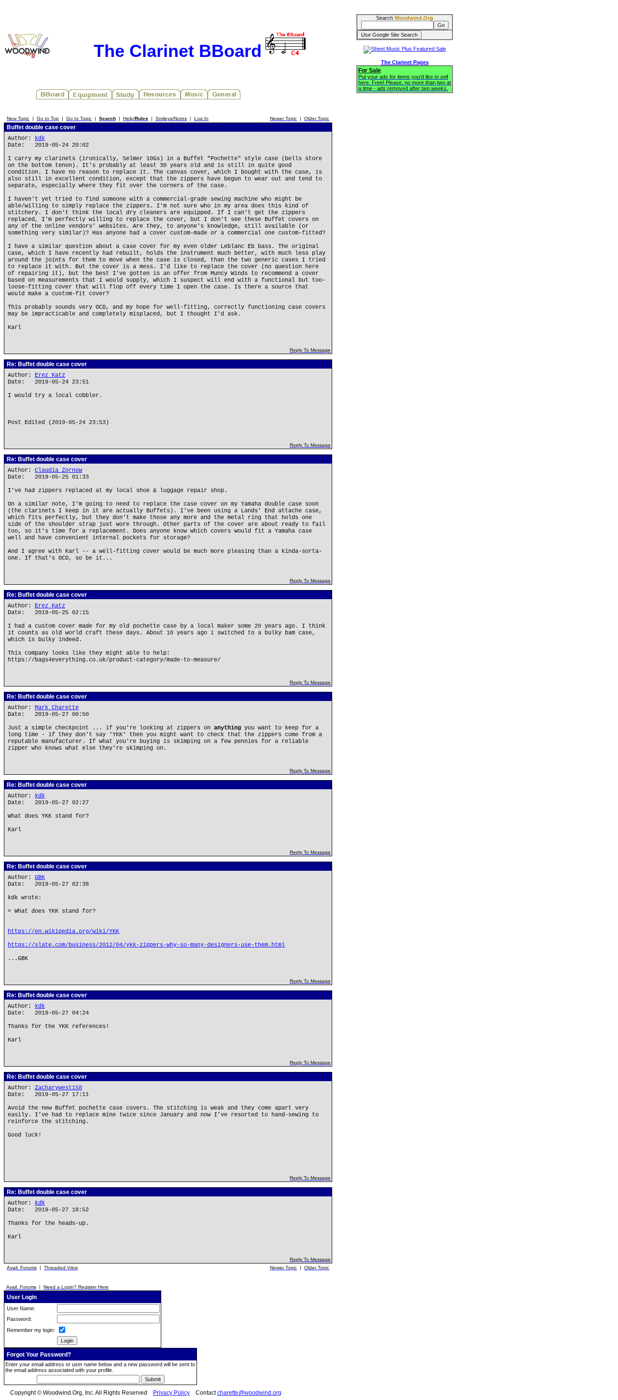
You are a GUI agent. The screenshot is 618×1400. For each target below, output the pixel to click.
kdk (40, 138)
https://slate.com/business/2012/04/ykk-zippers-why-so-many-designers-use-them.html (146, 945)
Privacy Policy (171, 1392)
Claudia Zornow (58, 470)
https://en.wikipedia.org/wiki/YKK (63, 931)
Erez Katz (50, 375)
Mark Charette (57, 707)
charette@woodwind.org (249, 1392)
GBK (40, 877)
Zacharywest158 (58, 1087)
